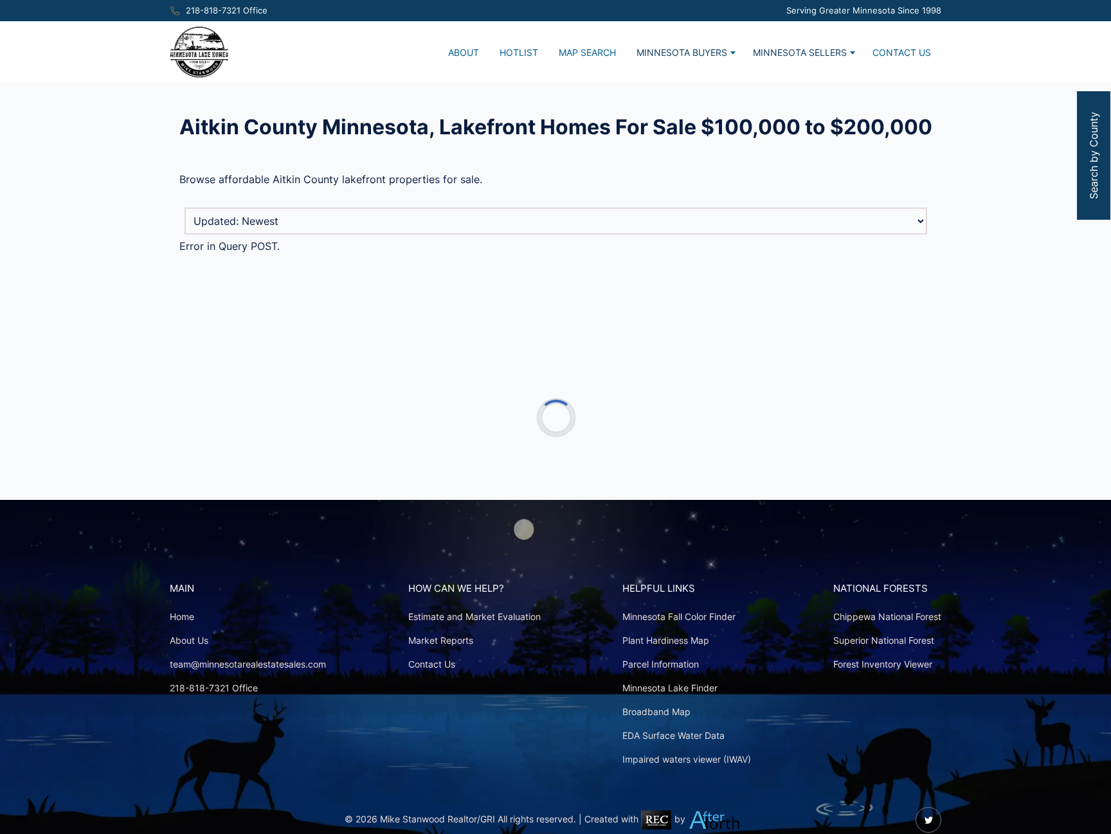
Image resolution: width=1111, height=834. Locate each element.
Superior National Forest (883, 640)
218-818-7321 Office (226, 10)
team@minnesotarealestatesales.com (248, 664)
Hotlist (519, 52)
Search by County (1093, 155)
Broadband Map (656, 711)
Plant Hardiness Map (665, 640)
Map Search (587, 52)
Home (182, 616)
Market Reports (440, 640)
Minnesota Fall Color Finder (679, 616)
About (463, 52)
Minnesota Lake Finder (670, 687)
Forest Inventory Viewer (882, 664)
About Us (189, 640)
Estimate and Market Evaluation (474, 616)
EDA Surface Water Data (673, 735)
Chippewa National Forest (887, 616)
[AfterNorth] (714, 818)
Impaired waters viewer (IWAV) (686, 759)
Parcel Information (660, 664)
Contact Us (901, 52)
